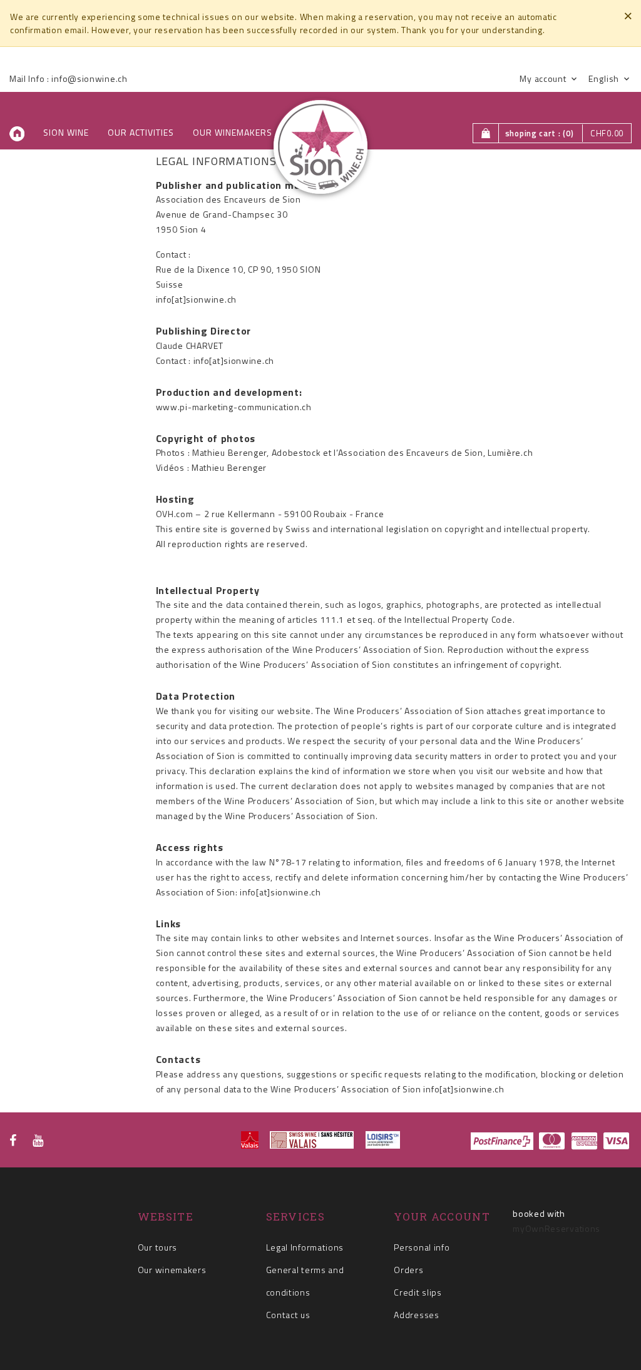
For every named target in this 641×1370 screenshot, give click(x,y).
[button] (547, 78)
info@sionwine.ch (89, 78)
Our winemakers (232, 132)
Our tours (157, 1247)
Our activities (141, 132)
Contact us (288, 1314)
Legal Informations (305, 1247)
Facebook (13, 1141)
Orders (408, 1269)
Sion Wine (66, 132)
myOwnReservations (556, 1228)
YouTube (38, 1141)
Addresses (416, 1314)
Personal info (421, 1247)
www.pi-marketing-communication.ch (234, 406)
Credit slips (417, 1292)
